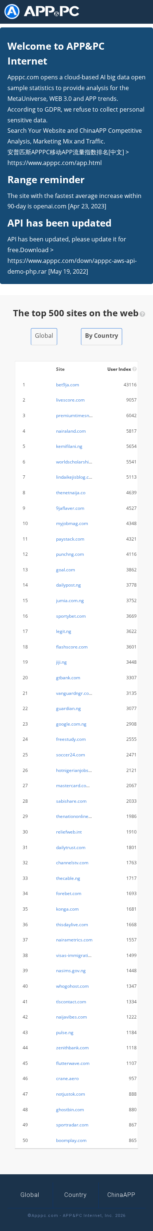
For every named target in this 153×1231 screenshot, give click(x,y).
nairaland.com (71, 431)
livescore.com (70, 400)
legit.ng (63, 631)
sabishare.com (71, 801)
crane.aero (67, 1078)
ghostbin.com (70, 1109)
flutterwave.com (72, 1063)
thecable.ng (68, 878)
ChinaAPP (121, 1194)
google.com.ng (71, 724)
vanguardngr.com (74, 693)
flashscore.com (72, 647)
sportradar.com (72, 1125)
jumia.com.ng (70, 600)
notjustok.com (70, 1094)
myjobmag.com (72, 523)
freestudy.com (71, 739)
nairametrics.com (74, 940)
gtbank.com (68, 677)
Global (44, 335)
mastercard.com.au (76, 785)
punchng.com (70, 554)
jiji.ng (61, 662)
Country (75, 1194)
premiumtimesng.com (79, 415)
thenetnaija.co (70, 492)
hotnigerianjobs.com (77, 770)
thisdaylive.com (72, 924)
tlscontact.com (71, 1002)
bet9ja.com (67, 385)
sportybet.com (71, 616)
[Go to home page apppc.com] (44, 11)
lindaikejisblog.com (75, 477)
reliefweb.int (69, 832)
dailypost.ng (68, 585)
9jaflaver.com (70, 508)
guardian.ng (68, 708)
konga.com (67, 909)
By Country (101, 335)
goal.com (65, 570)
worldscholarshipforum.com (85, 462)
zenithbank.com (72, 1047)
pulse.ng (65, 1032)
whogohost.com (72, 986)
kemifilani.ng (69, 446)
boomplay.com (71, 1140)
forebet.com (68, 893)
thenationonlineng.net (78, 816)
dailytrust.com (70, 847)
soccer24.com (70, 755)
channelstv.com (72, 862)
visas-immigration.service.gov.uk (90, 955)
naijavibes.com (71, 1017)
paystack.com (70, 539)
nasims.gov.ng (71, 970)
